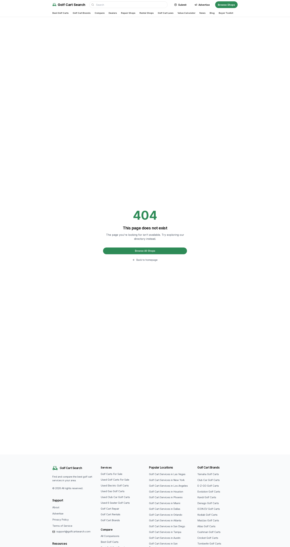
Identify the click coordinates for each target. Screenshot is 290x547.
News (202, 13)
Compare (100, 13)
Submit (182, 4)
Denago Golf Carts (208, 503)
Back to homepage (147, 259)
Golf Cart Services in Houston (166, 491)
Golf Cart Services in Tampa (165, 532)
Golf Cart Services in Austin (164, 537)
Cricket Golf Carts (207, 537)
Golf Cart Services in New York (167, 480)
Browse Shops (226, 4)
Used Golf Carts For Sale (115, 479)
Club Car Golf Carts (208, 480)
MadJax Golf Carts (208, 520)
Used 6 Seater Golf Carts (115, 502)
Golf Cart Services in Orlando (165, 514)
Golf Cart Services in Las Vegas (167, 474)
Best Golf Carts (60, 13)
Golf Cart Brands (82, 13)
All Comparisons (110, 536)
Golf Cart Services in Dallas (164, 508)
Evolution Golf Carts (208, 491)
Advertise (204, 4)
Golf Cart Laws (166, 13)
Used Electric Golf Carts (115, 485)
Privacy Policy (60, 519)
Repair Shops (128, 13)
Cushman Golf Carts (209, 532)
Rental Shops (146, 13)
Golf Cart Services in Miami (164, 503)
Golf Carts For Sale (111, 474)
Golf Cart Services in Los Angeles (168, 485)
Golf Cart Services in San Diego (167, 526)
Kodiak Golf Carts (207, 514)
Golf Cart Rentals (110, 514)
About (55, 507)
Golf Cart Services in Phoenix (166, 497)
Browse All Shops (145, 250)
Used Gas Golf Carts (113, 491)
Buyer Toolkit (226, 13)
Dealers (113, 13)
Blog (212, 13)
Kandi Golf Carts (206, 497)
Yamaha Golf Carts (208, 474)
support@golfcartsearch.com (73, 531)
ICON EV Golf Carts (208, 508)
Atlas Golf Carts (206, 526)
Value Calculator (186, 13)
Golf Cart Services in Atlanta (165, 520)
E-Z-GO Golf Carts (208, 485)
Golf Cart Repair (110, 508)
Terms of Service (62, 525)
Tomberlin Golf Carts (209, 543)
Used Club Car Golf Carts (115, 497)
